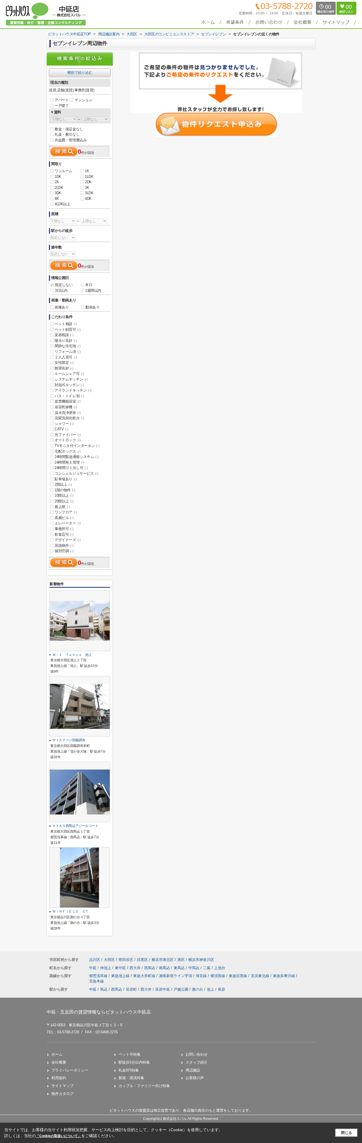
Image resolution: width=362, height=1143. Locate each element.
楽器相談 (64, 335)
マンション (83, 100)
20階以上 (64, 501)
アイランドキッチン (73, 390)
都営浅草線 (99, 976)
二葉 (207, 968)
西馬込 (150, 968)
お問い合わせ (197, 1054)
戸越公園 (181, 989)
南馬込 (165, 968)
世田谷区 (125, 960)
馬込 (103, 989)
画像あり (62, 307)
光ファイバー (68, 435)
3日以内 (61, 290)
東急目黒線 (238, 976)
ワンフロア (66, 512)
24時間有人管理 (69, 462)
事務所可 (64, 529)
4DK (88, 198)
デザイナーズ (68, 540)
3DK (58, 193)
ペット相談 (66, 324)
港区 (181, 960)
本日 (88, 285)
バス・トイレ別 (69, 396)
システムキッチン (71, 379)
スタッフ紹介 (197, 1062)
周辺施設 (193, 1070)
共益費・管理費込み (71, 140)
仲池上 (106, 968)
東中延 (121, 968)
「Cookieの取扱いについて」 (58, 1136)
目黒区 (142, 960)
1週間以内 (93, 290)
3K (87, 187)
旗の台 (197, 989)
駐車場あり (66, 479)
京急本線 (96, 981)
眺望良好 (64, 368)
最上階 (62, 507)
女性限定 (64, 362)
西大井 (136, 968)
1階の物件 (65, 490)
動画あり (92, 307)
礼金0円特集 (128, 1070)
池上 (210, 989)
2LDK (59, 187)
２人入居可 (66, 357)
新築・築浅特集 (131, 1078)
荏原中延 (162, 989)
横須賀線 (218, 976)
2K (57, 182)
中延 (93, 968)
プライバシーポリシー (69, 1070)
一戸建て (62, 105)
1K (87, 171)
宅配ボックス (68, 451)
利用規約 (58, 1078)
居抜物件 (64, 545)
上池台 (219, 968)
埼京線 (202, 976)
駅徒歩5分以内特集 (134, 1062)
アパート (62, 100)
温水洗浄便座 (68, 412)
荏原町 (131, 989)
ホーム (57, 1054)
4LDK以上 (62, 204)
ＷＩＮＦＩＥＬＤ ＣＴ (70, 911)
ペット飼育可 (68, 329)
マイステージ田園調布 (68, 740)
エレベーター (68, 523)
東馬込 (180, 968)
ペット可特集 (129, 1054)
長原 (221, 989)
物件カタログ (62, 1094)
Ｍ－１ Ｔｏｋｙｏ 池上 (72, 655)
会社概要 (58, 1062)
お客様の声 (195, 1078)
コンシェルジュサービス (76, 473)
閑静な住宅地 (68, 346)
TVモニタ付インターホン (77, 446)
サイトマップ (62, 1086)
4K (57, 198)
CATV (61, 429)
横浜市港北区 (163, 960)
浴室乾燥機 (66, 407)
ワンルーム (63, 171)
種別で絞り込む (79, 72)
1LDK (89, 176)
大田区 (109, 960)
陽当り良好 (66, 340)
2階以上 (63, 484)
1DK (58, 176)
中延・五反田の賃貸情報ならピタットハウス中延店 (99, 1012)
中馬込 (194, 968)
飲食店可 (64, 534)
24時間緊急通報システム (76, 457)
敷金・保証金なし (69, 129)
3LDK (89, 193)
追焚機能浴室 (68, 401)
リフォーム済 (68, 351)
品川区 (94, 960)
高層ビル (64, 518)
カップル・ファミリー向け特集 (144, 1086)
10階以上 (64, 495)
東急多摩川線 (284, 976)
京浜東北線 (260, 976)
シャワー (64, 424)
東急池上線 (121, 976)
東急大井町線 (144, 976)
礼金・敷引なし (67, 134)
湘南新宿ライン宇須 (176, 976)
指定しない (64, 285)
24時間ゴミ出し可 (71, 468)
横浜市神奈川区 (201, 960)
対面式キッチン (69, 385)
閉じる (346, 1133)
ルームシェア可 (69, 373)
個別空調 (64, 551)
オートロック (68, 440)
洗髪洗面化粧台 (69, 418)
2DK (88, 182)
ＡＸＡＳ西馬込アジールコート (75, 826)
